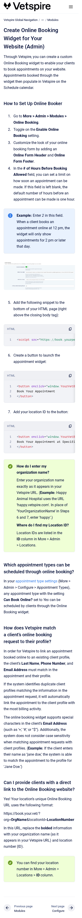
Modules (53, 20)
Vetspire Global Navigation (21, 20)
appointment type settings (36, 581)
